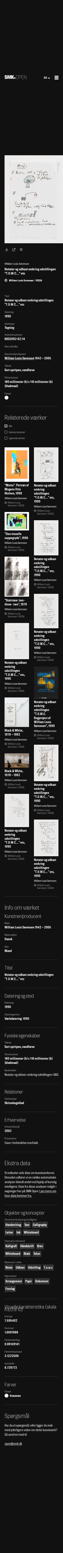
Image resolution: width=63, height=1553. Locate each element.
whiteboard (31, 1232)
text (26, 1225)
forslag (10, 1289)
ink (18, 1232)
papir (28, 1281)
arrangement (13, 1281)
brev (40, 1246)
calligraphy (40, 1225)
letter (9, 1232)
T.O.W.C (48, 1267)
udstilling (34, 1267)
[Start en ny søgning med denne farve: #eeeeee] (6, 398)
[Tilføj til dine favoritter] (22, 249)
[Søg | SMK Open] (15, 78)
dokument (41, 1281)
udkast (20, 1267)
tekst (36, 1253)
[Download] (7, 249)
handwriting (13, 1225)
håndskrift (27, 1246)
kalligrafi (11, 1246)
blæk (27, 1253)
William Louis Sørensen (19, 358)
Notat (8, 1267)
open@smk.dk (13, 1444)
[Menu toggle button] (56, 77)
